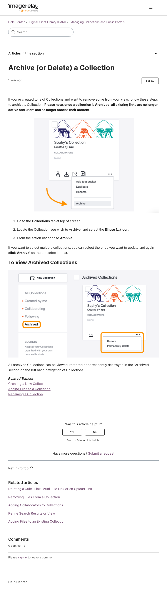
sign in (22, 557)
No (95, 432)
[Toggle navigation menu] (151, 7)
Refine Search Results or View (31, 513)
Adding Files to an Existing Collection (36, 521)
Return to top (18, 468)
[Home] (23, 8)
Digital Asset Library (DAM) (47, 22)
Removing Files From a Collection (34, 497)
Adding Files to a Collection (29, 389)
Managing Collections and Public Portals (97, 22)
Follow (150, 80)
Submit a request (101, 453)
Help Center (16, 22)
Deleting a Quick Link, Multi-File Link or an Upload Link (50, 489)
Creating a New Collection (28, 384)
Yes (72, 432)
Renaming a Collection (25, 394)
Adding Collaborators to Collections (35, 505)
